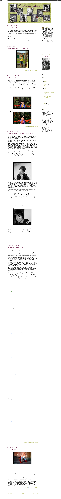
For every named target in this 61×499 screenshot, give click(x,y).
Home (23, 493)
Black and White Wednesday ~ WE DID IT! (20, 133)
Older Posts (35, 493)
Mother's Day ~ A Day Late (15, 247)
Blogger (50, 134)
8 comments (35, 442)
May (45, 89)
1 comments (35, 40)
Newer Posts (9, 493)
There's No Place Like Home (16, 449)
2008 (44, 109)
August (45, 85)
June (45, 88)
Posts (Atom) (14, 495)
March (45, 103)
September (46, 84)
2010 (44, 78)
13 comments (35, 240)
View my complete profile (46, 54)
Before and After (12, 78)
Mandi (47, 27)
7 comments (35, 70)
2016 (44, 73)
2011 (44, 77)
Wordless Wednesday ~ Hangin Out (18, 48)
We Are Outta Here (13, 28)
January (45, 106)
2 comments (35, 126)
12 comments (35, 487)
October (45, 82)
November (46, 81)
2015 (44, 74)
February (45, 104)
